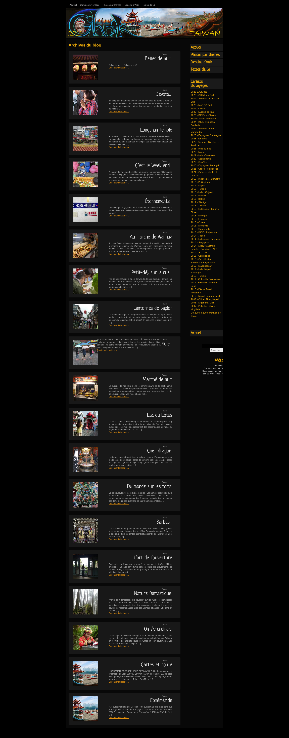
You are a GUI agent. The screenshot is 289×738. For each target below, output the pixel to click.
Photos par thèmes (112, 4)
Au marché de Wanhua (151, 237)
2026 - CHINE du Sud (202, 95)
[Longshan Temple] (83, 138)
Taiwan (164, 54)
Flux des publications (213, 368)
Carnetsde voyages (199, 84)
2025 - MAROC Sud (201, 105)
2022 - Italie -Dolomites (203, 155)
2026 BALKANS (199, 91)
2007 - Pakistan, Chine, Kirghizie (203, 308)
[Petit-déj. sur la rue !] (83, 281)
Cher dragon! (159, 451)
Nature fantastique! (153, 594)
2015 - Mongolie (199, 225)
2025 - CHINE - (199, 108)
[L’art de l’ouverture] (83, 566)
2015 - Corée (198, 222)
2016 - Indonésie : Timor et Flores (205, 211)
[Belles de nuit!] (83, 67)
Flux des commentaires (212, 371)
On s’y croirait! (158, 629)
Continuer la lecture (119, 68)
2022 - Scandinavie (201, 158)
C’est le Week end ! (153, 166)
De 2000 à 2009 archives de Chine (206, 314)
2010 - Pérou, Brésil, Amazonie (202, 291)
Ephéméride (161, 701)
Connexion (218, 366)
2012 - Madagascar (201, 265)
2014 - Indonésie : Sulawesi (205, 239)
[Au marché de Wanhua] (83, 245)
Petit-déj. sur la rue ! (151, 273)
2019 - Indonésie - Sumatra (205, 178)
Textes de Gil (148, 4)
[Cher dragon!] (83, 459)
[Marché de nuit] (83, 388)
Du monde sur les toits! (149, 487)
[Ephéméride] (83, 709)
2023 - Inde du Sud (201, 148)
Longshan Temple (156, 130)
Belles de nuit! (158, 59)
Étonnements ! (158, 201)
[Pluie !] (83, 352)
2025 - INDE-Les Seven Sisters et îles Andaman (203, 117)
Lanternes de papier (152, 308)
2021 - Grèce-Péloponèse (204, 168)
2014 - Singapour (200, 242)
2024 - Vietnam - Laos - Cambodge (203, 130)
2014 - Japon (198, 235)
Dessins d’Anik (132, 4)
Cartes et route (156, 665)
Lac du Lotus (159, 415)
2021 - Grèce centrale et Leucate (204, 174)
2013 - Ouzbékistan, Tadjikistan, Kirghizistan (203, 261)
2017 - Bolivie (198, 199)
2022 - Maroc (198, 152)
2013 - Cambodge (200, 255)
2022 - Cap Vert (199, 162)
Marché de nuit (157, 380)
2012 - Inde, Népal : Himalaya (201, 271)
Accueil (73, 4)
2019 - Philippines (200, 182)
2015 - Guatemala (200, 229)
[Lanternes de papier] (83, 316)
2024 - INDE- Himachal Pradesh (203, 124)
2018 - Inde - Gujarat (202, 192)
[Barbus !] (83, 530)
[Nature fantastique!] (83, 602)
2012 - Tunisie (198, 276)
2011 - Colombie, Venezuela (206, 279)
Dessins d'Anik (201, 62)
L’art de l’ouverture (153, 558)
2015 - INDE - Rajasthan (204, 232)
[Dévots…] (83, 103)
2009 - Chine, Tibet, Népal (205, 299)
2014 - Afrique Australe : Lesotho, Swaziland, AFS (204, 247)
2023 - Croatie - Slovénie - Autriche (205, 144)
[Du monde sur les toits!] (83, 495)
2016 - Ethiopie (199, 219)
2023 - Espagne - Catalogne (206, 135)
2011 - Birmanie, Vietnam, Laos (204, 284)
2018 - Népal (198, 185)
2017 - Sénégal (199, 202)
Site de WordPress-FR (213, 374)
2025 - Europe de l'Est (202, 111)
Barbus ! (164, 522)
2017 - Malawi (198, 195)
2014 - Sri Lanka (199, 252)
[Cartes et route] (83, 673)
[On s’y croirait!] (83, 637)
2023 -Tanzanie (199, 138)
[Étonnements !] (83, 210)
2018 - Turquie (198, 188)
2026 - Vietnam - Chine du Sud (205, 100)
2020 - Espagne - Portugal (205, 165)
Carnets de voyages (90, 4)
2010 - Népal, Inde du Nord (205, 296)
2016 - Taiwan (198, 205)
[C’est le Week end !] (83, 174)
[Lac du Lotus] (83, 423)
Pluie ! (166, 344)
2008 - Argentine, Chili (202, 302)
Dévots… (164, 94)
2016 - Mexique (199, 215)
